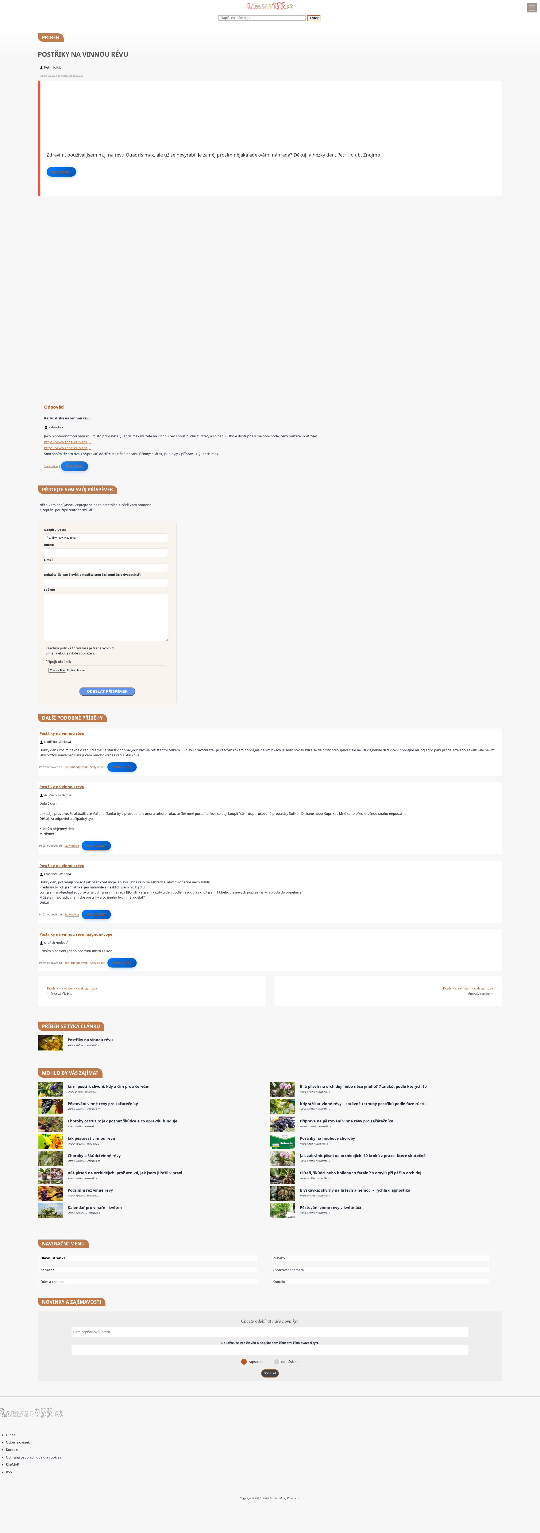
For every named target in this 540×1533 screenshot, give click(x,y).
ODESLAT (270, 1373)
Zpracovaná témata (288, 1270)
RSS (9, 1472)
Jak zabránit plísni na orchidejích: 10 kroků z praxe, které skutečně (363, 1155)
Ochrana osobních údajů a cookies (33, 1457)
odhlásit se (289, 1361)
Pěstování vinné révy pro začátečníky (103, 1103)
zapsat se (255, 1361)
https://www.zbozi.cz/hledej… (67, 442)
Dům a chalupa (52, 1281)
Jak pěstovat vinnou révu (91, 1138)
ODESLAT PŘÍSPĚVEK (107, 691)
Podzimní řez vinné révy (90, 1190)
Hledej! (314, 18)
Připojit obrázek (58, 661)
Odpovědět (61, 171)
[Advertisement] (166, 110)
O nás (10, 1435)
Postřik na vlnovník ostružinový (72, 988)
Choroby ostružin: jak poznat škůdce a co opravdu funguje (122, 1121)
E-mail (48, 559)
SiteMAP (12, 1464)
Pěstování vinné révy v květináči (330, 1207)
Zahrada (47, 1270)
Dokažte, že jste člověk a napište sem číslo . (92, 574)
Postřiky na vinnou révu (61, 733)
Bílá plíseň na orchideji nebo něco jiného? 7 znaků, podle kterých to (363, 1086)
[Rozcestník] (532, 7)
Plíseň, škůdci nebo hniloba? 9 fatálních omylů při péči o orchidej (360, 1173)
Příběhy (279, 1258)
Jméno (49, 544)
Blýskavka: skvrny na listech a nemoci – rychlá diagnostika (355, 1190)
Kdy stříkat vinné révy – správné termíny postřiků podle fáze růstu (363, 1103)
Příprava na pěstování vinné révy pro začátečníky (346, 1121)
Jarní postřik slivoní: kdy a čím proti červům (109, 1086)
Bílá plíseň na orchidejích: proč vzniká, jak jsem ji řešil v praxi (125, 1173)
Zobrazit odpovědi (76, 767)
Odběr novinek (18, 1442)
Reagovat (74, 466)
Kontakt (279, 1281)
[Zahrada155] (270, 10)
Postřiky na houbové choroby (327, 1138)
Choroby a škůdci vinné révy (94, 1155)
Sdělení (49, 589)
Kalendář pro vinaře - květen (95, 1207)
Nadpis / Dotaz (55, 529)
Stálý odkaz (51, 466)
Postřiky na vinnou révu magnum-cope (75, 934)
